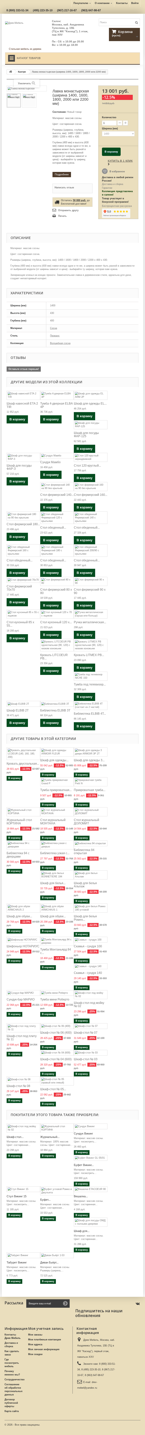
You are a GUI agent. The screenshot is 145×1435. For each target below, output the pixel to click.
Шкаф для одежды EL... (90, 403)
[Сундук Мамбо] (57, 456)
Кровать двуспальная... (23, 763)
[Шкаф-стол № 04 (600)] (57, 1053)
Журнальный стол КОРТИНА (19, 821)
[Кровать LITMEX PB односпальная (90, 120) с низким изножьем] (90, 645)
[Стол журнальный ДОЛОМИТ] (90, 811)
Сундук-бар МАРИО (21, 999)
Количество (109, 117)
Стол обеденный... (53, 527)
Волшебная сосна (60, 343)
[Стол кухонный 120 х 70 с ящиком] (57, 614)
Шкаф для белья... (53, 883)
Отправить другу (68, 210)
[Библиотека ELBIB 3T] (57, 704)
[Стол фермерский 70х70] (23, 580)
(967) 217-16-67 (67, 10)
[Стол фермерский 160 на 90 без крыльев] (90, 486)
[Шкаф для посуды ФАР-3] (23, 457)
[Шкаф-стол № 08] (23, 1079)
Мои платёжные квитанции (44, 1339)
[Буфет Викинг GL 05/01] (90, 1158)
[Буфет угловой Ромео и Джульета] (57, 1190)
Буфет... (45, 1199)
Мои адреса (35, 1344)
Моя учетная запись (46, 1328)
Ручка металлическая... (90, 622)
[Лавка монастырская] (14, 100)
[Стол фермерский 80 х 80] (57, 581)
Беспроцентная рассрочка (117, 206)
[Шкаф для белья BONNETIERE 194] (57, 874)
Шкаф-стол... (15, 1136)
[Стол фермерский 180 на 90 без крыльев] (23, 515)
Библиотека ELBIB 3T (55, 710)
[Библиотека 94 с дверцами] (23, 844)
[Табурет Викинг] (23, 1255)
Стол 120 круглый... (87, 465)
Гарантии (107, 187)
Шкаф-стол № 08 (18, 1086)
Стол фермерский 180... (23, 524)
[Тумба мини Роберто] (57, 993)
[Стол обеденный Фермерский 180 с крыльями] (57, 550)
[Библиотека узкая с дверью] (57, 844)
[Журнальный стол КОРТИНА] (23, 811)
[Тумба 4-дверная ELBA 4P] (57, 395)
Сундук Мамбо (50, 462)
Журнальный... (49, 1136)
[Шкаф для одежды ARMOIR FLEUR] (57, 752)
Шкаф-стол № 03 (85, 1059)
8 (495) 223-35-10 (90, 1369)
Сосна (53, 328)
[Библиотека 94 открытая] (90, 843)
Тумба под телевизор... (90, 684)
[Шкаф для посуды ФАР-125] (90, 424)
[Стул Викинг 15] (23, 1189)
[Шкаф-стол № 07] (90, 1026)
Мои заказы (35, 1334)
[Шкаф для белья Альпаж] (90, 874)
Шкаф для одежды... (54, 760)
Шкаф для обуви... (19, 916)
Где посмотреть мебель (12, 1363)
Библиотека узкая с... (54, 853)
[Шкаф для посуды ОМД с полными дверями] (90, 1222)
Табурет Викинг (17, 1262)
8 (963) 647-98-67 (94, 1375)
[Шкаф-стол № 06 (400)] (57, 1026)
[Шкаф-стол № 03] (90, 1053)
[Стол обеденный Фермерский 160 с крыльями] (23, 550)
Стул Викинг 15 (16, 1196)
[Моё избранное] (101, 32)
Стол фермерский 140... (57, 494)
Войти (135, 3)
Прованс (55, 335)
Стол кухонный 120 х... (56, 622)
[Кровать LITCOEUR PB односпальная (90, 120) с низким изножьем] (57, 645)
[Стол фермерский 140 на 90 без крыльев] (57, 486)
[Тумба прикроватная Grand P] (57, 781)
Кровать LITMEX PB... (89, 655)
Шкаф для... (81, 1231)
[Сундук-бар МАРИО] (23, 993)
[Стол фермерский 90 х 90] (90, 581)
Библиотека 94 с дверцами (18, 855)
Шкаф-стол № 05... (53, 1089)
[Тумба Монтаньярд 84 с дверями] (57, 941)
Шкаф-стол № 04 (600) (56, 1059)
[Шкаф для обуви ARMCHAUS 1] (57, 908)
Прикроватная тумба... (89, 790)
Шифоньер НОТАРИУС (23, 946)
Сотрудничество (15, 1379)
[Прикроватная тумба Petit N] (90, 781)
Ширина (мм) (110, 128)
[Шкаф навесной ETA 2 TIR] (23, 395)
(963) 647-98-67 (91, 10)
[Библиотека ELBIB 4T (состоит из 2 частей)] (90, 705)
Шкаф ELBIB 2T (18, 710)
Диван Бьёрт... (49, 1262)
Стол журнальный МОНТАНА (53, 821)
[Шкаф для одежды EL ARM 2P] (90, 395)
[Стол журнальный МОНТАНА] (57, 811)
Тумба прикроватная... (56, 790)
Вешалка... (81, 1196)
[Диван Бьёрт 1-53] (57, 1255)
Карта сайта (12, 1411)
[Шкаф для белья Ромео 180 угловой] (90, 908)
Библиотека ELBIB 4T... (90, 713)
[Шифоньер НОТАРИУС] (23, 940)
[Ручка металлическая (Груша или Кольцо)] (90, 614)
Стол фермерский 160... (90, 494)
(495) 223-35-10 (42, 10)
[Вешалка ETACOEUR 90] (90, 1189)
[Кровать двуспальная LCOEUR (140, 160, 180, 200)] (23, 753)
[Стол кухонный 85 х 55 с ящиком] (23, 614)
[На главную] (10, 72)
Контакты (122, 3)
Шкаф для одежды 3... (89, 760)
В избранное (117, 171)
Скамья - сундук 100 (88, 946)
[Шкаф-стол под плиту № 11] (23, 1027)
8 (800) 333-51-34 (17, 10)
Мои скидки (35, 1354)
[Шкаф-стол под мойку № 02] (90, 994)
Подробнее (62, 174)
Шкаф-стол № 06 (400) (56, 1032)
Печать (62, 216)
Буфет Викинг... (84, 1165)
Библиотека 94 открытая (84, 851)
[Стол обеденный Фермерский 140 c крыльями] (90, 517)
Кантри (22, 72)
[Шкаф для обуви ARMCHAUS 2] (23, 908)
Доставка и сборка (112, 184)
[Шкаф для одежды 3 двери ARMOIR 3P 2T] (90, 752)
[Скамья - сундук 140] (90, 966)
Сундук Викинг (83, 1133)
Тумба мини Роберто (54, 999)
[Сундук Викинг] (90, 1126)
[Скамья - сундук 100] (90, 940)
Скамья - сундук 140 (88, 972)
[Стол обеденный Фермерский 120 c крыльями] (57, 517)
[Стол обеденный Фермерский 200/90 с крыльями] (90, 550)
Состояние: (59, 111)
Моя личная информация (43, 1349)
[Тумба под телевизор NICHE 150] (90, 676)
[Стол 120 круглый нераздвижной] (90, 457)
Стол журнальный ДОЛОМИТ (86, 821)
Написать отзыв (64, 187)
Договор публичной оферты (11, 1403)
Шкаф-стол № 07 (85, 1032)
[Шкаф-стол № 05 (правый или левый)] (57, 1080)
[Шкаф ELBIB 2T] (23, 704)
